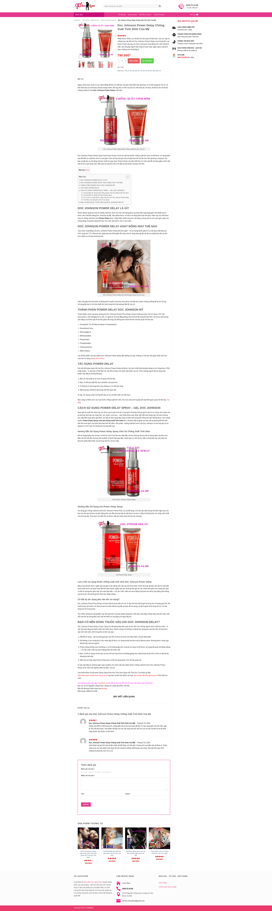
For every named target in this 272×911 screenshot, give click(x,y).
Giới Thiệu (163, 883)
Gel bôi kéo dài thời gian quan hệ (150, 70)
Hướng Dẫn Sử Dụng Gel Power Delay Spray (98, 195)
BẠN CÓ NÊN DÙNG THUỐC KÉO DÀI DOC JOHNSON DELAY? (102, 202)
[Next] (111, 40)
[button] (89, 14)
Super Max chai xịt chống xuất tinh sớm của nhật (159, 852)
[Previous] (81, 40)
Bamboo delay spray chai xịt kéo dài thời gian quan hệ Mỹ (135, 853)
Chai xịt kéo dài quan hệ (108, 20)
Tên (83, 794)
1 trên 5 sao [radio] (82, 772)
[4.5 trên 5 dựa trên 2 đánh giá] (144, 35)
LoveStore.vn (102, 683)
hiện (87, 170)
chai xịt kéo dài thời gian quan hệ (145, 675)
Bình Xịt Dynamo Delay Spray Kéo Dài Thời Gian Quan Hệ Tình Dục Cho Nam (88, 854)
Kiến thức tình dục (145, 14)
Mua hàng (134, 61)
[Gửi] (160, 6)
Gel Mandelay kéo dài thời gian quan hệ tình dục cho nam (112, 853)
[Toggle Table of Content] (126, 177)
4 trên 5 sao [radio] (98, 772)
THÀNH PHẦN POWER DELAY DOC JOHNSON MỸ (97, 185)
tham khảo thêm (98, 358)
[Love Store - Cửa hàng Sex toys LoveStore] (87, 6)
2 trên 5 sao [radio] (85, 772)
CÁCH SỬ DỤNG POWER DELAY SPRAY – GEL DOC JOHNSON (102, 190)
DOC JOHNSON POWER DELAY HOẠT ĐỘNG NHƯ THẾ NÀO (101, 182)
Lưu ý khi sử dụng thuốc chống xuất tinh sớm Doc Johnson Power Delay (106, 197)
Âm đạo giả (121, 14)
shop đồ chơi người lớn (93, 882)
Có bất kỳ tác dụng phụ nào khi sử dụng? (96, 200)
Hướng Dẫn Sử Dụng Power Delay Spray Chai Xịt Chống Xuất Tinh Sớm (106, 193)
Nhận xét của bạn (88, 775)
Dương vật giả (132, 14)
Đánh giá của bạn (88, 769)
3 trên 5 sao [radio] (91, 772)
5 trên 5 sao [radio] (106, 772)
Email (127, 794)
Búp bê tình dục (159, 14)
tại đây (104, 688)
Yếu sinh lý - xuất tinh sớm (90, 20)
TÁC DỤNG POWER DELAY (89, 188)
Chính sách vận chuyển (168, 887)
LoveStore (77, 20)
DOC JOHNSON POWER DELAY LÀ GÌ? (94, 180)
